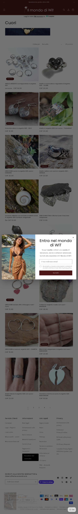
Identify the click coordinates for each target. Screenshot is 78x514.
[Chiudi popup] (73, 237)
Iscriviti (56, 273)
